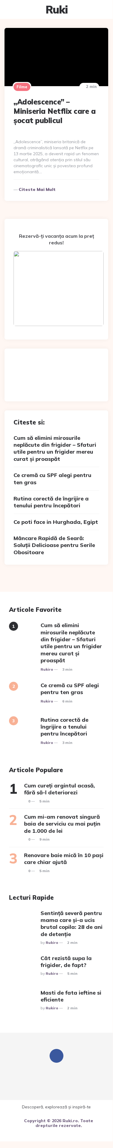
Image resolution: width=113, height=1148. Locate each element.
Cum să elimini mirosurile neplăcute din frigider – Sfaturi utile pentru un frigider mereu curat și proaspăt (55, 448)
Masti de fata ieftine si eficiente (71, 996)
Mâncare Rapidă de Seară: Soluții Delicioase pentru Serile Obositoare (54, 545)
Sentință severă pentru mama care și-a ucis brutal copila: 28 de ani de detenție (71, 924)
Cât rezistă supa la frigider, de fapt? (66, 961)
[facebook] (56, 1056)
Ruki (56, 9)
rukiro (47, 669)
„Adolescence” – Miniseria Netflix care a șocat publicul (55, 111)
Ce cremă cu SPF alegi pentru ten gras (52, 478)
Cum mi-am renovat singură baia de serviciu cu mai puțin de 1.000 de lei (62, 823)
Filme (22, 86)
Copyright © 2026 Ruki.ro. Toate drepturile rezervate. (58, 1123)
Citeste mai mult (37, 189)
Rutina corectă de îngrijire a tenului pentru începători (51, 502)
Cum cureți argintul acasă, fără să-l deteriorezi (59, 789)
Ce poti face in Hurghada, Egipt (56, 521)
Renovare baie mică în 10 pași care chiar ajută (63, 859)
